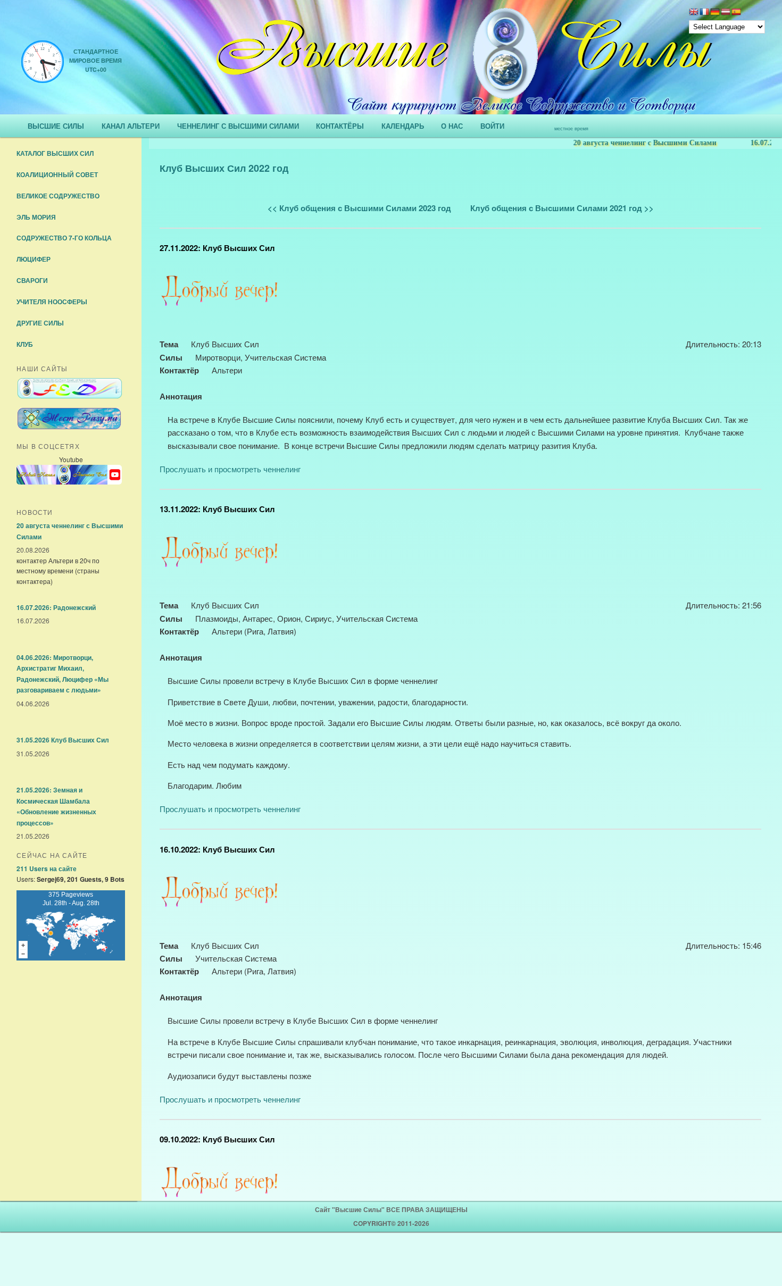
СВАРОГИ (32, 280)
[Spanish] (736, 12)
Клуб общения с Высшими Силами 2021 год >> (562, 208)
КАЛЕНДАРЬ (402, 126)
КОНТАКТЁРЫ (340, 126)
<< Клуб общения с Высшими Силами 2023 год (359, 208)
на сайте (46, 868)
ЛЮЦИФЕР (33, 259)
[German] (715, 12)
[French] (704, 12)
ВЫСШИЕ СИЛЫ (56, 126)
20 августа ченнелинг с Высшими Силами (617, 143)
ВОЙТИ (492, 126)
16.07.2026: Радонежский (56, 607)
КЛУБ (24, 344)
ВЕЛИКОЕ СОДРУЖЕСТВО (57, 196)
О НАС (452, 126)
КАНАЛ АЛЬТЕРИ (131, 126)
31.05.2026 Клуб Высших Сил (62, 740)
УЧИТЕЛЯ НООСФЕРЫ (51, 301)
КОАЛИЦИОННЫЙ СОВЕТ (57, 174)
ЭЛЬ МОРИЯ (36, 217)
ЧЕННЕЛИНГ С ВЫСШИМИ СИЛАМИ (238, 126)
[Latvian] (725, 12)
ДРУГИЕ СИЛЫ (40, 323)
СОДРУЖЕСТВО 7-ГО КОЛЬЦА (64, 238)
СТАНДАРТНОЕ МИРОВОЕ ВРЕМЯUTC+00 (95, 60)
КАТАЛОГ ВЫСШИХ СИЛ (55, 153)
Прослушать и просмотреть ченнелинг (230, 468)
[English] (693, 12)
